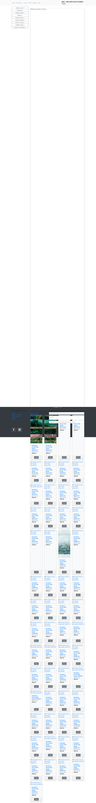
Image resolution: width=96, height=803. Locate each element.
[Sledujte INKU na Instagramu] (19, 430)
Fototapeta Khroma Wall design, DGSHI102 (36, 697)
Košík (38, 2)
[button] (34, 208)
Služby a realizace (16, 416)
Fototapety (20, 10)
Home (13, 2)
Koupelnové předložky (19, 27)
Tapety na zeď (19, 8)
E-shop (25, 2)
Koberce (20, 15)
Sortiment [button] (18, 2)
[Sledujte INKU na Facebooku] (13, 430)
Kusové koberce (20, 17)
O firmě (30, 2)
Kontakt (34, 2)
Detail (36, 457)
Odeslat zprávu (53, 425)
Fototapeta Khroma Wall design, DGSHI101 (78, 674)
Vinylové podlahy (19, 20)
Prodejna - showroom (17, 414)
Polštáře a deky (20, 25)
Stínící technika (34, 420)
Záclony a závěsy (19, 22)
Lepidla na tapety (19, 12)
